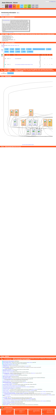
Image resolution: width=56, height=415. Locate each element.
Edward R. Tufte (17, 45)
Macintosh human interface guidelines (8, 361)
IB (2, 50)
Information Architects (36, 410)
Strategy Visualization (6, 390)
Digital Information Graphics (7, 376)
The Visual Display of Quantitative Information (21, 64)
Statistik (24, 51)
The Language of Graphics (7, 377)
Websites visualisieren (6, 367)
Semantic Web (5, 397)
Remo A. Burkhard (17, 385)
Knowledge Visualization (6, 385)
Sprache (18, 51)
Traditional (52, 1)
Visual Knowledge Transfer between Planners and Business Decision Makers (13, 386)
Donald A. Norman (29, 362)
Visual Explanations (50, 410)
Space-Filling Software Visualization (8, 363)
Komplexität (12, 51)
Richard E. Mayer (11, 370)
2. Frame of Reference (8, 396)
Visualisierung (31, 51)
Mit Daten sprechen (6, 404)
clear (2, 46)
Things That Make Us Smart (7, 362)
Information (6, 51)
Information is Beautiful (6, 403)
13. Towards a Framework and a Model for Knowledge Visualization (14, 393)
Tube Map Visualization (6, 391)
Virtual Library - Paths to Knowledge (8, 371)
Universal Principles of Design (7, 384)
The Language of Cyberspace (7, 369)
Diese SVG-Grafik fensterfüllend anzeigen (28, 144)
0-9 (2, 8)
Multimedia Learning (6, 370)
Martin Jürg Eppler (12, 385)
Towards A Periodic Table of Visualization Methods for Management (12, 399)
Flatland (16, 58)
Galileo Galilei (12, 45)
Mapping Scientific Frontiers (7, 382)
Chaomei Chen (25, 382)
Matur (28, 8)
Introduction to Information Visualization (9, 402)
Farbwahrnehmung (10, 73)
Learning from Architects (6, 389)
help (54, 1)
